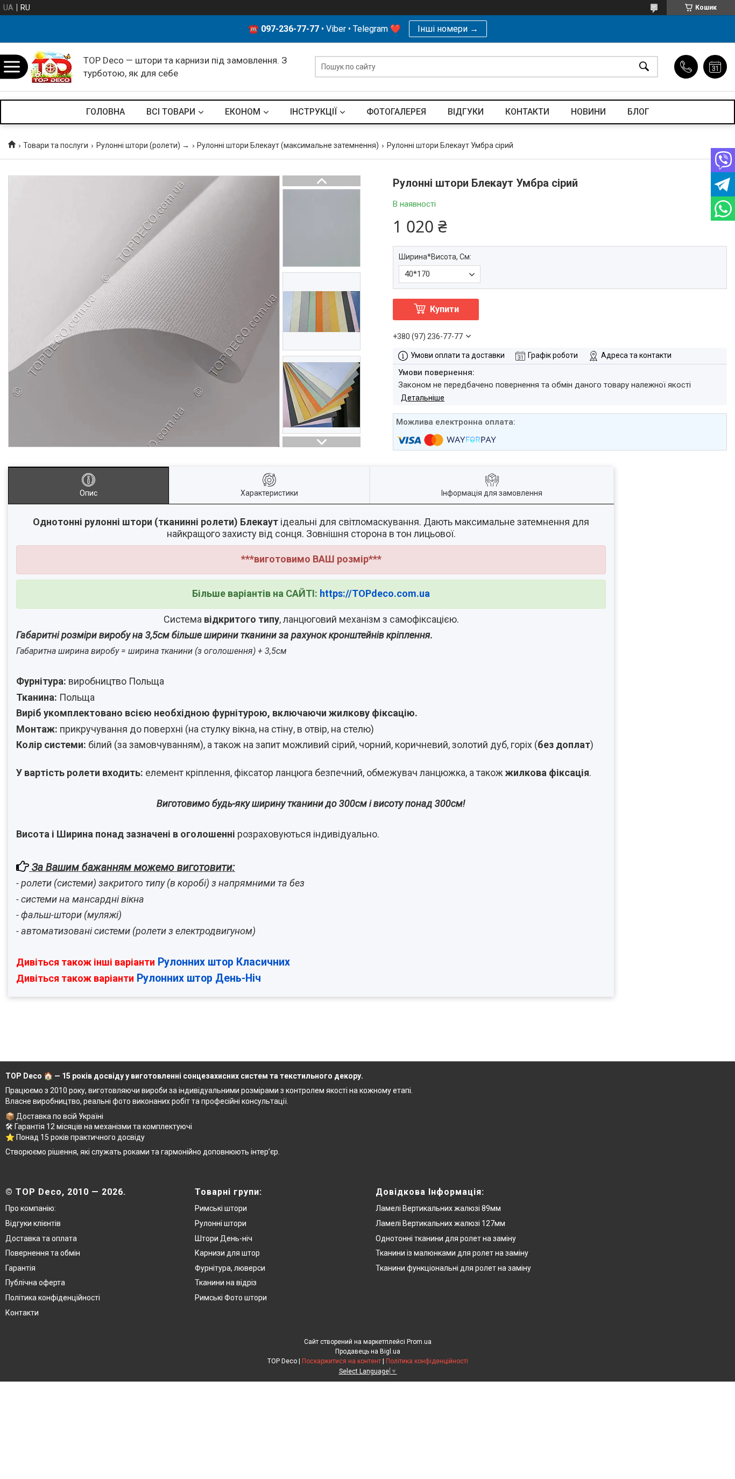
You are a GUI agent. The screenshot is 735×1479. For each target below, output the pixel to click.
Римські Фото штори (231, 1297)
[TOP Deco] (52, 67)
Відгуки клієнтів (33, 1223)
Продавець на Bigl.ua (367, 1351)
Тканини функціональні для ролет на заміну (453, 1268)
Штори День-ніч (223, 1238)
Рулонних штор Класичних (224, 962)
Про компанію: (30, 1208)
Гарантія (20, 1268)
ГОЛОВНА (105, 112)
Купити (444, 309)
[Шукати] (644, 67)
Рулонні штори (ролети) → (142, 145)
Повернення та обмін (42, 1253)
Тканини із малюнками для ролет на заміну (452, 1253)
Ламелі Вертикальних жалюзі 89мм (438, 1208)
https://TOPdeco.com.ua (375, 593)
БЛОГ (638, 112)
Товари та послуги (55, 145)
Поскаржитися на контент (341, 1361)
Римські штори (221, 1208)
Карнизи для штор (227, 1253)
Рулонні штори (220, 1223)
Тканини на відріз (226, 1282)
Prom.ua (419, 1342)
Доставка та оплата (41, 1238)
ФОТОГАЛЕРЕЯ (396, 112)
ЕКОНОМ (242, 112)
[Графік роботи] (715, 67)
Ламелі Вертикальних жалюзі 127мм (440, 1223)
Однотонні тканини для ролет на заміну (446, 1238)
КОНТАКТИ (527, 112)
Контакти (22, 1312)
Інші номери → (448, 29)
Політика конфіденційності (52, 1297)
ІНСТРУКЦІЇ (313, 112)
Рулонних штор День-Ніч (199, 978)
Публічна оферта (35, 1282)
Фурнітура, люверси (230, 1268)
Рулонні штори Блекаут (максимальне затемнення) (288, 145)
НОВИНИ (588, 112)
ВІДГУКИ (466, 112)
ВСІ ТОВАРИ (170, 112)
